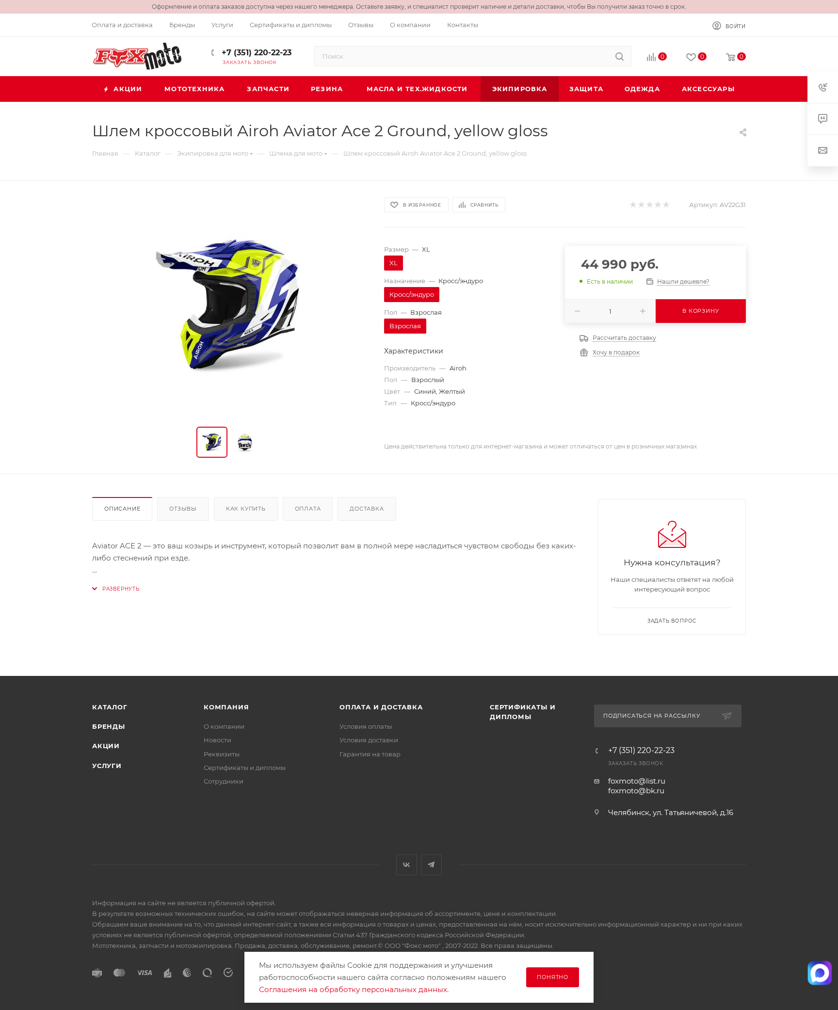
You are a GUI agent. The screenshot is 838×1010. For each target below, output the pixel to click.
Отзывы (183, 508)
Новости (217, 740)
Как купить (246, 508)
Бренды (108, 726)
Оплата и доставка (381, 707)
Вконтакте (406, 864)
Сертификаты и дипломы (245, 767)
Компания (226, 707)
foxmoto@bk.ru (636, 790)
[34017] (229, 306)
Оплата (308, 508)
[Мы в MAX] (819, 973)
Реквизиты (222, 754)
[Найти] (619, 56)
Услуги (107, 766)
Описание (122, 508)
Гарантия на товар (370, 754)
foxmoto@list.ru (636, 781)
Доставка (367, 508)
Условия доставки (368, 740)
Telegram (431, 864)
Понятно (552, 977)
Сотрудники (223, 781)
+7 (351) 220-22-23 (255, 52)
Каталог (110, 707)
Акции (106, 746)
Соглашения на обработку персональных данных (353, 989)
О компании (224, 726)
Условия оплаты (365, 726)
